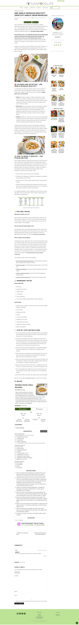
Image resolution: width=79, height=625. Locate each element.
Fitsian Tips (58, 615)
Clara (23, 389)
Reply (45, 556)
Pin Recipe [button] (40, 409)
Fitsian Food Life (17, 10)
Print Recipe (35, 22)
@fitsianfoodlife (29, 524)
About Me (39, 614)
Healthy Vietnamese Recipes (22, 273)
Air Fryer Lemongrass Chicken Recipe (24, 261)
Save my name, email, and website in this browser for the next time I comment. (31, 601)
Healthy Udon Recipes (21, 269)
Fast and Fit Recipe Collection (23, 277)
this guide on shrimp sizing (39, 234)
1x (41, 431)
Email (15, 595)
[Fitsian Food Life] (40, 5)
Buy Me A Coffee (39, 618)
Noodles (22, 10)
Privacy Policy (39, 616)
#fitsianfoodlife (40, 524)
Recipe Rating (17, 571)
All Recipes (58, 614)
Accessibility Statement (39, 617)
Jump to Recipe (28, 22)
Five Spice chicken (20, 265)
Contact (39, 615)
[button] (15, 405)
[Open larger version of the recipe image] (41, 389)
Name (15, 591)
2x (43, 431)
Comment (16, 575)
